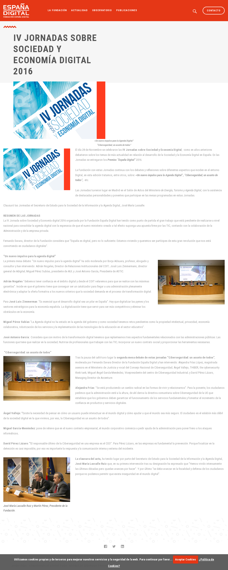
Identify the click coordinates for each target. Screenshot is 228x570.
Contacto (213, 10)
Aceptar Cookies (185, 559)
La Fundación (57, 10)
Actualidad (79, 10)
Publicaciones (126, 10)
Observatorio (102, 10)
